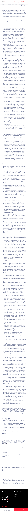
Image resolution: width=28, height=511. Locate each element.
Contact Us (19, 2)
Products (14, 1)
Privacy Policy (16, 494)
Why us (9, 2)
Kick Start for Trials (21, 509)
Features (12, 1)
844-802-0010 (7, 510)
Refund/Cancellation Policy (16, 496)
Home (7, 1)
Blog (16, 1)
